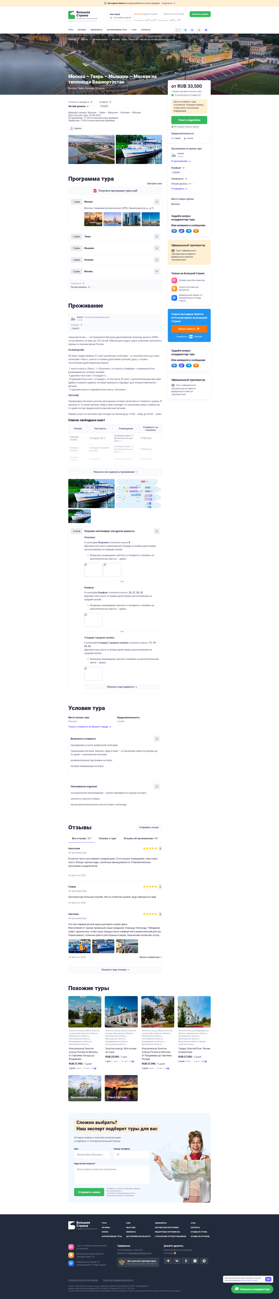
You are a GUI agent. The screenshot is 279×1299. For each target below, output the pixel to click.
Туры (70, 30)
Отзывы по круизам (200, 1236)
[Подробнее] (91, 102)
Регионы (82, 30)
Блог (128, 1223)
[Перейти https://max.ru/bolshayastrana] (181, 231)
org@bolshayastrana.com (139, 1253)
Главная (72, 39)
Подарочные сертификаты (167, 1232)
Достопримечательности (138, 1236)
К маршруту (178, 188)
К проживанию (179, 161)
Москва (138, 14)
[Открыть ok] (186, 1261)
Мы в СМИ (130, 1227)
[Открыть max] (204, 1261)
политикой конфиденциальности (120, 1193)
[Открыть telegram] (168, 1261)
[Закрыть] (157, 202)
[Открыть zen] (195, 1261)
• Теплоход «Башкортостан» (97, 317)
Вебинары (131, 1232)
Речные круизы (100, 39)
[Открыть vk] (177, 1261)
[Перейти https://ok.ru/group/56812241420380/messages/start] (196, 231)
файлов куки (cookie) (249, 1280)
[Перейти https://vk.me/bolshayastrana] (174, 231)
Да (111, 18)
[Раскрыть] (157, 236)
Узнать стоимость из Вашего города (88, 726)
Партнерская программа (167, 1227)
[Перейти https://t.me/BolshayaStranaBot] (189, 231)
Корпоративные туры (117, 30)
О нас (134, 30)
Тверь (81, 88)
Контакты (145, 30)
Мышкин (100, 88)
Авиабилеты (96, 30)
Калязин (89, 88)
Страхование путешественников (170, 1236)
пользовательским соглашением (120, 1196)
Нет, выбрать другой (122, 18)
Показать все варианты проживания (114, 472)
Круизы (84, 39)
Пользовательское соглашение (83, 1280)
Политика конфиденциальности (118, 1280)
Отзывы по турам (199, 1232)
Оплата (105, 1232)
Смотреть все (154, 183)
